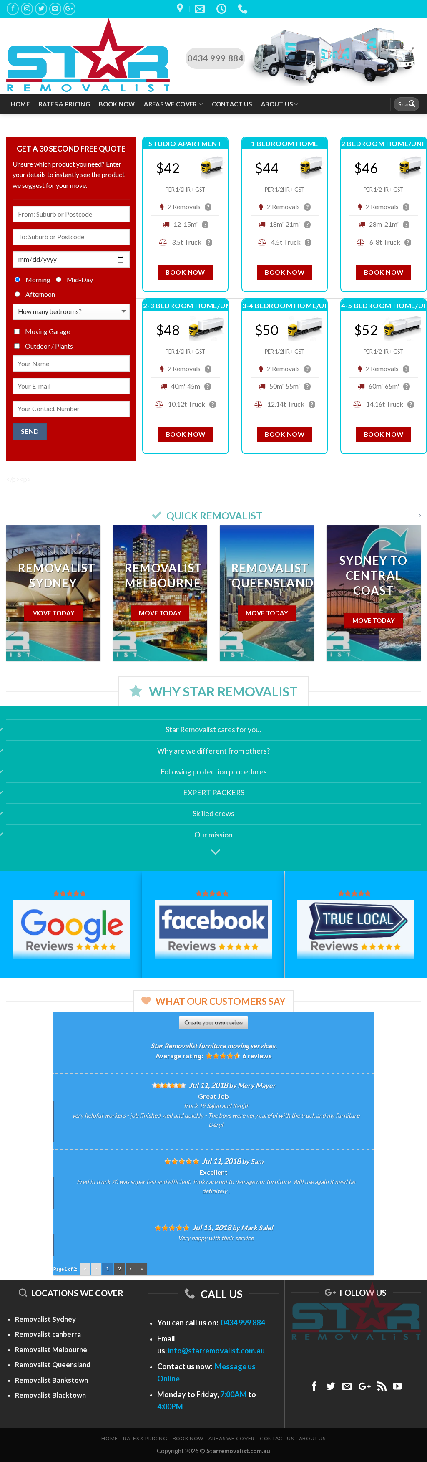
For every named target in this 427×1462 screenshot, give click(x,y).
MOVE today (385, 613)
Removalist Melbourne (51, 1349)
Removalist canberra (48, 1334)
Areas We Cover (170, 104)
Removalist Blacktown (50, 1395)
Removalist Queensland (52, 1364)
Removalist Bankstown (51, 1380)
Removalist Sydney (45, 1319)
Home (20, 104)
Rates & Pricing (64, 104)
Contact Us (232, 104)
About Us (277, 104)
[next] (407, 599)
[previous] (19, 599)
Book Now (117, 104)
